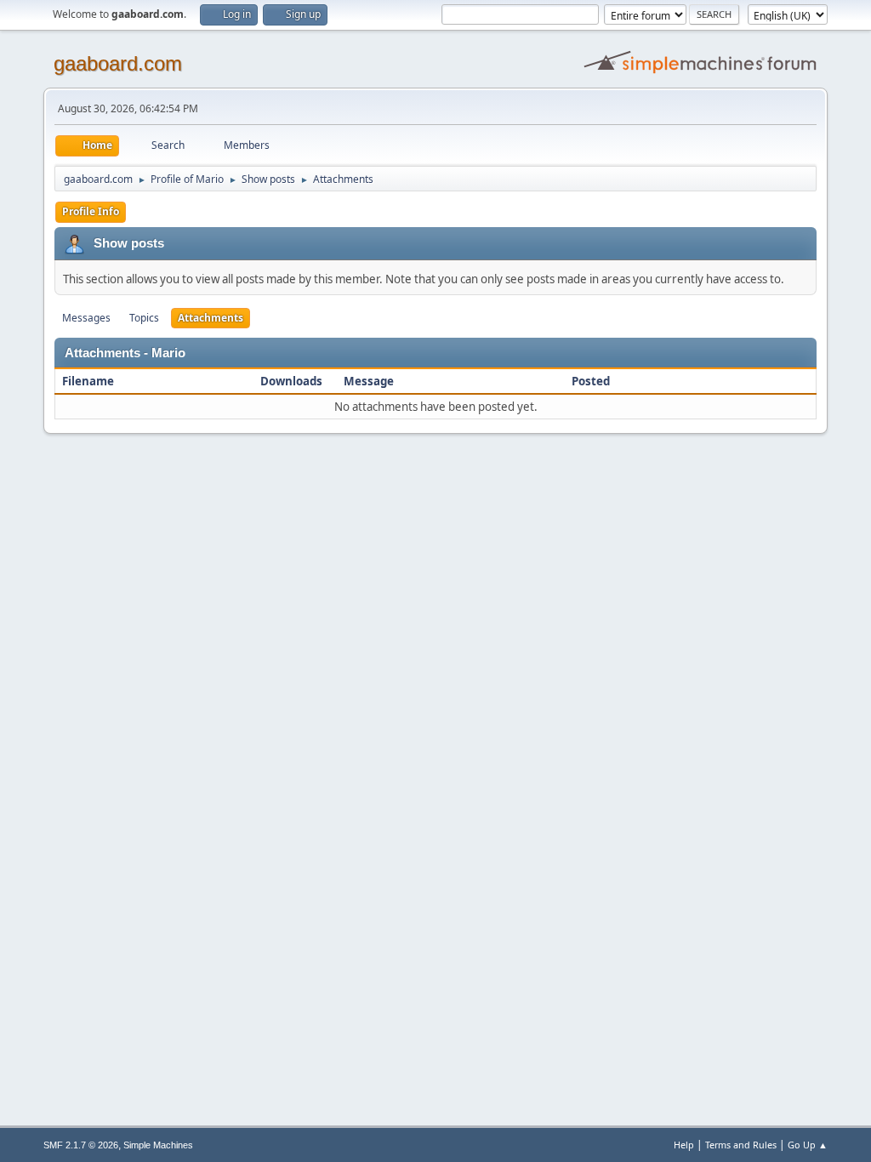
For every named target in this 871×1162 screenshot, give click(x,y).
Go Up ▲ (808, 1144)
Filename (89, 381)
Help (684, 1144)
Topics (144, 317)
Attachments (210, 317)
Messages (86, 317)
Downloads (291, 381)
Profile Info (90, 211)
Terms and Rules (741, 1144)
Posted (591, 381)
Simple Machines (158, 1145)
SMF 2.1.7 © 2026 (80, 1145)
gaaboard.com (118, 63)
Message (369, 381)
